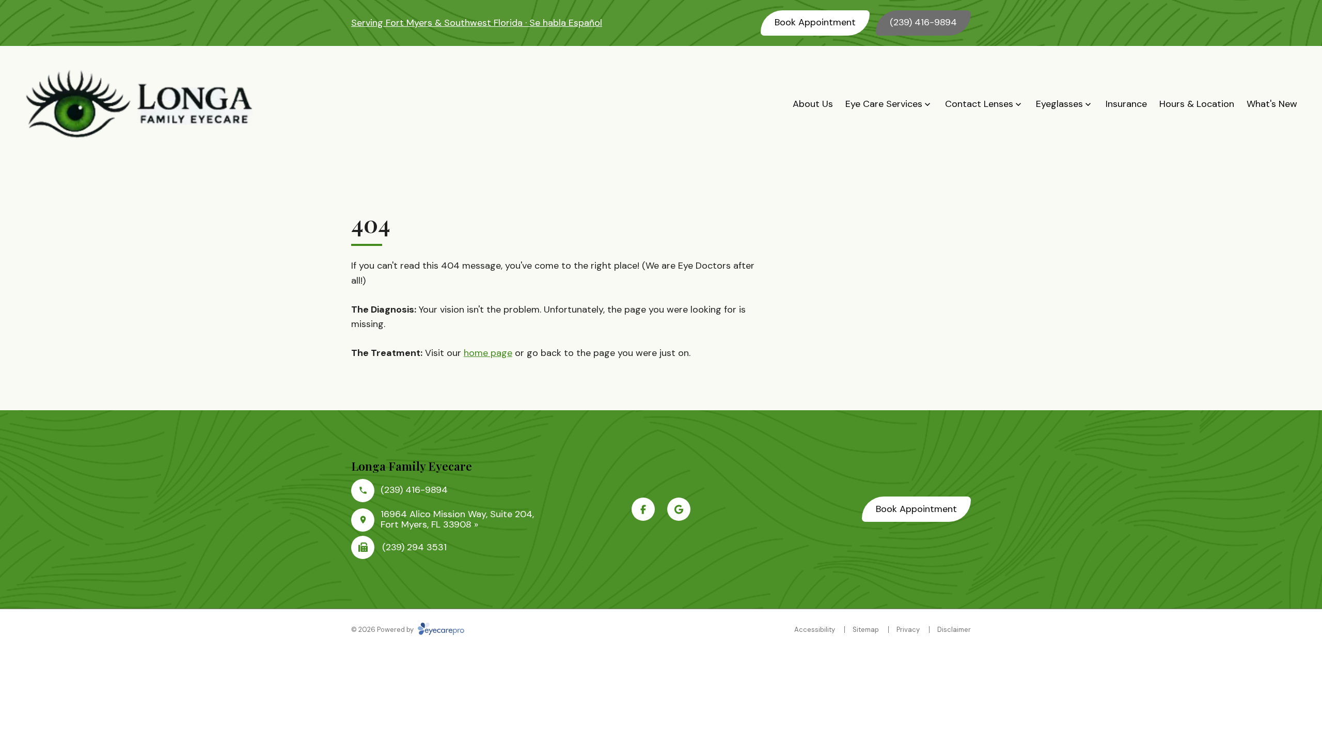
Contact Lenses (979, 104)
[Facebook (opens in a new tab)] (643, 509)
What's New (1272, 104)
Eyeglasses (1059, 104)
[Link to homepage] (139, 104)
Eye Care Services (883, 104)
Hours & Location (1196, 104)
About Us (813, 104)
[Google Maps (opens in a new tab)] (678, 509)
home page (488, 353)
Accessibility (814, 629)
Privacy (908, 629)
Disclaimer (954, 629)
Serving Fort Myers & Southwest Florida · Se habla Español (476, 23)
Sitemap (866, 629)
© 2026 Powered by (383, 629)
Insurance (1126, 104)
